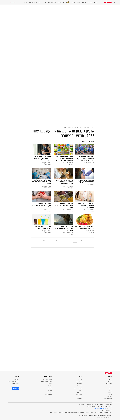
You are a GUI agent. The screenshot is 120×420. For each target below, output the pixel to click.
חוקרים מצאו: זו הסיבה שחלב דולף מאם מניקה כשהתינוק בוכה (42, 158)
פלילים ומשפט (52, 2)
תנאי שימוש (16, 379)
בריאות (59, 2)
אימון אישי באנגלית (47, 379)
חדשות (95, 2)
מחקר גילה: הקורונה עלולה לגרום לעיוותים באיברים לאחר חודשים (41, 182)
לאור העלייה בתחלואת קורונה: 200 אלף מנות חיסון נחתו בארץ (64, 228)
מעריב (93, 128)
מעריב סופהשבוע (78, 388)
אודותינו (80, 396)
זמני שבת (49, 392)
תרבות (73, 2)
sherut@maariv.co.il (100, 408)
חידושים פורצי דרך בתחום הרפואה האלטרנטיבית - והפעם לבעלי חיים (64, 182)
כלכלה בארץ (109, 383)
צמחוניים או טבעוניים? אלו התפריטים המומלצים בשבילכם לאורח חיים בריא (64, 158)
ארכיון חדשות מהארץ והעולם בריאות (81, 128)
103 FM (50, 386)
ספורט (78, 2)
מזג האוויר (109, 396)
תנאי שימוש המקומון (14, 386)
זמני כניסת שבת (33, 2)
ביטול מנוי (79, 399)
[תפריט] (114, 2)
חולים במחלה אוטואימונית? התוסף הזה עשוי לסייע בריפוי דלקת (63, 205)
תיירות (40, 2)
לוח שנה (25, 2)
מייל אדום (79, 383)
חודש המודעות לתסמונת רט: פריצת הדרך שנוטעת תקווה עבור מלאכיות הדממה (85, 158)
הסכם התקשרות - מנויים (13, 381)
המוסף (80, 390)
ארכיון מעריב (79, 394)
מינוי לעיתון (79, 392)
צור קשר (80, 379)
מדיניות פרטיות (15, 383)
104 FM (50, 390)
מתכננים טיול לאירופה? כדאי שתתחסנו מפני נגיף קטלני (85, 181)
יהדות (110, 394)
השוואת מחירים (48, 394)
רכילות (65, 2)
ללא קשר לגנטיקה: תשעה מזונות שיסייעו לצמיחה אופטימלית (86, 205)
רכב (45, 2)
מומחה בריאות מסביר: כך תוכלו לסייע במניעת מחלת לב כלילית (41, 205)
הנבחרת (90, 2)
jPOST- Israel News (46, 381)
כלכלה (84, 2)
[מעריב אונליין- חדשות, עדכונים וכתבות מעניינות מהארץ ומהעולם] (108, 2)
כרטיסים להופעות (108, 399)
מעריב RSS (79, 386)
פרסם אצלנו (79, 381)
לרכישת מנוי (13, 2)
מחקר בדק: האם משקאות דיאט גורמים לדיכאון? (43, 227)
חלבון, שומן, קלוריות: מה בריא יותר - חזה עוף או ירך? (84, 227)
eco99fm (49, 388)
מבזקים (110, 381)
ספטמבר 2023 (67, 128)
